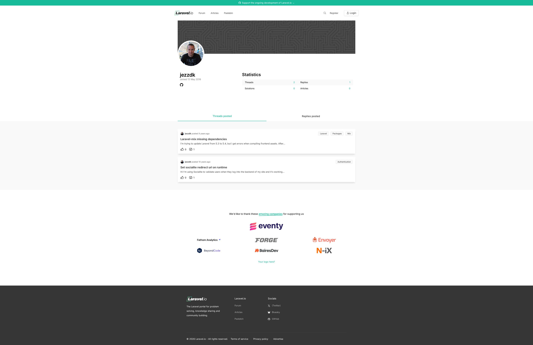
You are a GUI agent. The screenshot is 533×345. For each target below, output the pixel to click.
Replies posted (311, 116)
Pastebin (228, 13)
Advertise (278, 339)
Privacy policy (261, 339)
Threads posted (222, 116)
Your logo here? (266, 261)
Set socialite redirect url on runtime (203, 167)
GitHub (275, 318)
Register (334, 13)
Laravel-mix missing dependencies (203, 139)
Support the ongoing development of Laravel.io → (268, 2)
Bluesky (275, 312)
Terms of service (240, 339)
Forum (202, 13)
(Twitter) (276, 305)
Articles (214, 13)
